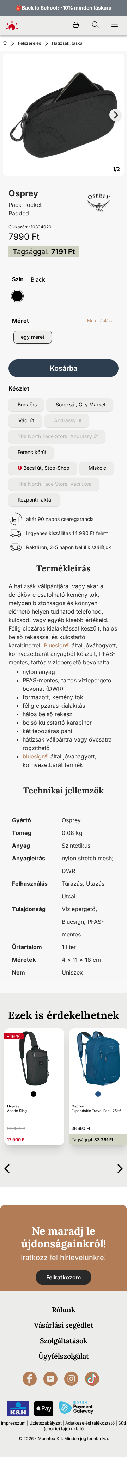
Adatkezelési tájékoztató (90, 1423)
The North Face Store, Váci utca (55, 484)
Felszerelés (29, 43)
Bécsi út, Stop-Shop (45, 468)
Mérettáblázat (101, 320)
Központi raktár (35, 500)
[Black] (17, 296)
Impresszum (13, 1423)
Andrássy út (68, 420)
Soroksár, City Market (81, 404)
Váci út (26, 420)
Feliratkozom (63, 1277)
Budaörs (27, 404)
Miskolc (97, 468)
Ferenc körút (32, 452)
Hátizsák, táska (67, 43)
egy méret (32, 337)
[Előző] (6, 1167)
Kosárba (63, 368)
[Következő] (120, 1167)
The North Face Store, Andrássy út (58, 436)
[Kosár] (76, 25)
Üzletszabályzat (45, 1423)
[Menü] (114, 25)
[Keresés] (95, 25)
